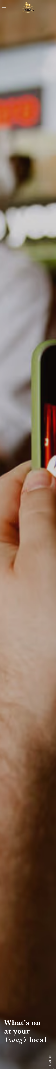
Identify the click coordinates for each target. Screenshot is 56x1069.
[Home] (28, 7)
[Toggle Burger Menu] (4, 7)
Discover (49, 1060)
